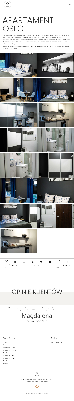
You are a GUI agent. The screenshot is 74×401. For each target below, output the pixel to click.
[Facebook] (37, 386)
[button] (69, 4)
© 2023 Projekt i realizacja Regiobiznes (37, 393)
